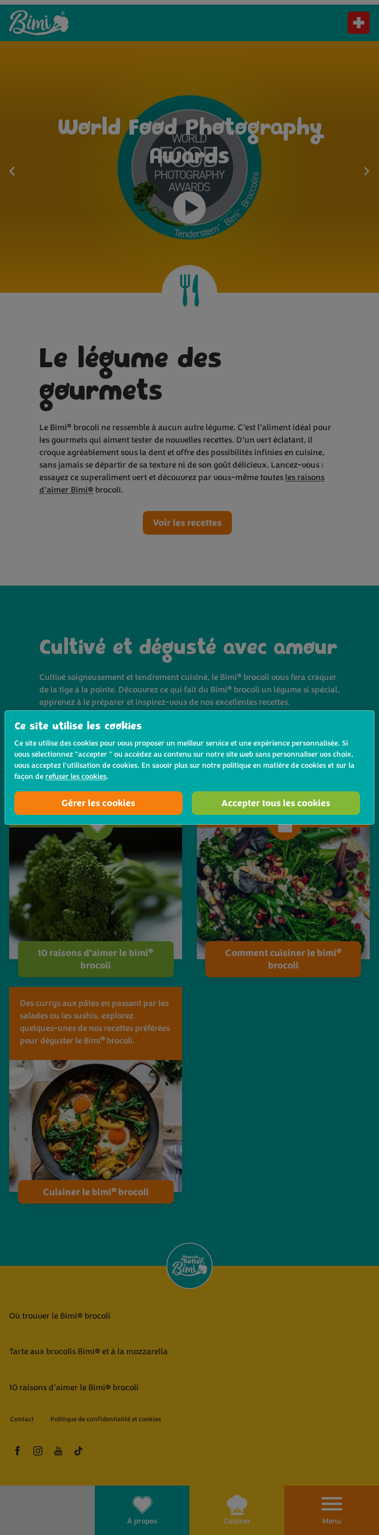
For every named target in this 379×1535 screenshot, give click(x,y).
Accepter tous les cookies (275, 803)
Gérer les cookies (98, 803)
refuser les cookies (75, 776)
